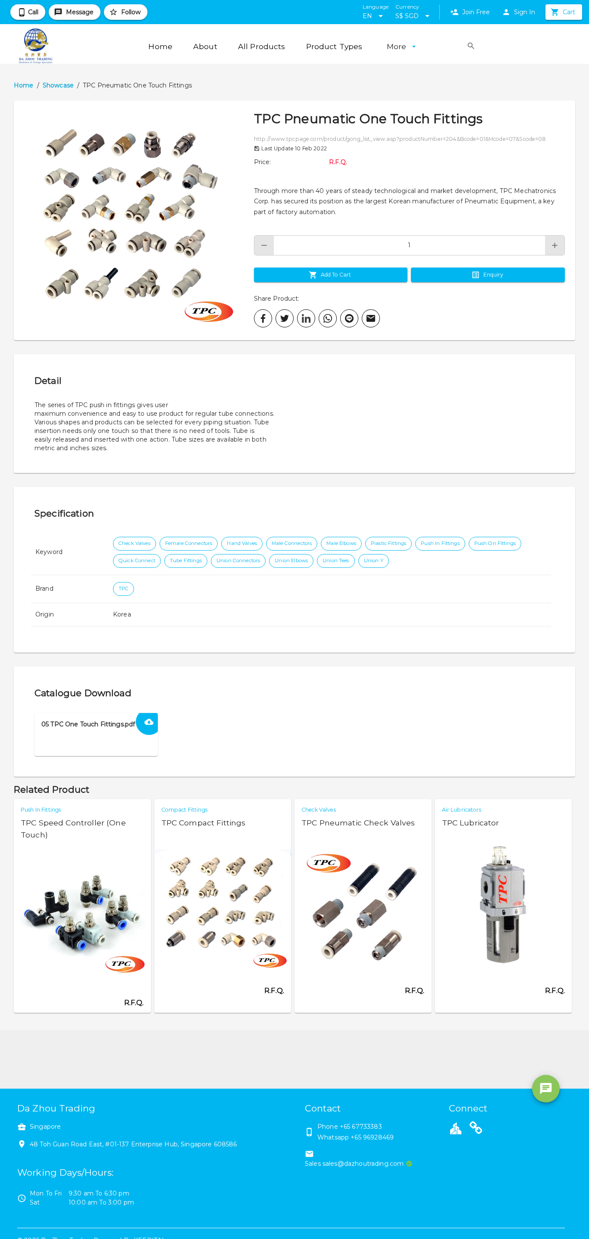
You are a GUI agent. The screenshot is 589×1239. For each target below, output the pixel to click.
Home (24, 85)
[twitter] (285, 318)
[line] (349, 318)
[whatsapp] (328, 318)
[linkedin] (306, 318)
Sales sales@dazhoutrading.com (354, 1163)
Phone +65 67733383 (349, 1126)
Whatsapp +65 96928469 (355, 1137)
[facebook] (263, 318)
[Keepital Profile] (456, 1128)
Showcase (58, 85)
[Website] (476, 1129)
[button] (134, 220)
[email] (371, 318)
